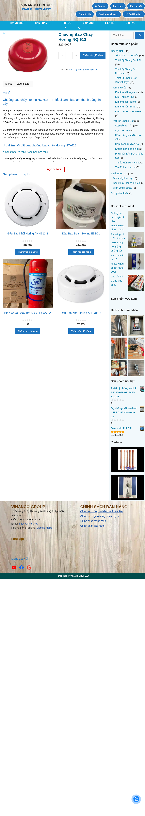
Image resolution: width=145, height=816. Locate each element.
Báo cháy (118, 6)
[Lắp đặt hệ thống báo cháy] (136, 283)
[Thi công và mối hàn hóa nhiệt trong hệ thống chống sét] (136, 241)
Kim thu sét (136, 6)
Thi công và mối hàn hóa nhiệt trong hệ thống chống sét (118, 242)
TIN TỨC (66, 23)
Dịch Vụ (130, 23)
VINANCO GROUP (36, 5)
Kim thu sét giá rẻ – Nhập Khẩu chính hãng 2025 (117, 263)
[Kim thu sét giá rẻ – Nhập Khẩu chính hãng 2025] (136, 262)
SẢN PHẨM (41, 23)
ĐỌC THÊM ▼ (54, 169)
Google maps (44, 527)
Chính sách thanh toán (93, 521)
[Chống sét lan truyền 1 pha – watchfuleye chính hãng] (136, 220)
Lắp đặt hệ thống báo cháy (117, 280)
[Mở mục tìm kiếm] (79, 28)
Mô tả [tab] (8, 84)
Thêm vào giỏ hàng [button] (28, 251)
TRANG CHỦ (17, 23)
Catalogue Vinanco (108, 14)
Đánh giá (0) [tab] (23, 84)
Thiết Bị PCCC (91, 69)
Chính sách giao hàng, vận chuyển (100, 516)
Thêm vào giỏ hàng (93, 55)
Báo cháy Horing (76, 69)
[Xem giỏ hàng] (65, 28)
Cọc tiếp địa (84, 14)
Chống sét (100, 6)
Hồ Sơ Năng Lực (133, 14)
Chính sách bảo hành (92, 525)
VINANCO (88, 23)
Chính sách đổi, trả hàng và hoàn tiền (101, 511)
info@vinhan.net (28, 523)
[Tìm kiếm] (139, 35)
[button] (4, 33)
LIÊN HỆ (109, 23)
